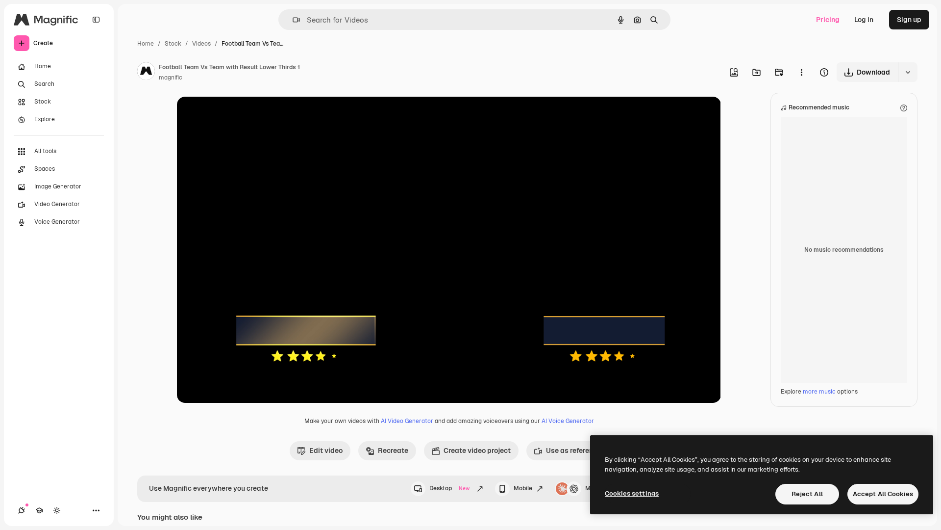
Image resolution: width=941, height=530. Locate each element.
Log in (863, 19)
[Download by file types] (907, 72)
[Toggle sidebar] (96, 19)
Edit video (326, 450)
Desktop (449, 488)
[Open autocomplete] (292, 20)
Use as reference (573, 450)
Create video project (477, 450)
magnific (170, 77)
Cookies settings (632, 493)
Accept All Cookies (883, 494)
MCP (592, 488)
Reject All (807, 494)
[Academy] (39, 510)
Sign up (909, 19)
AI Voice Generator (568, 421)
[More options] (801, 72)
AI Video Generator (407, 421)
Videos (201, 44)
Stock (173, 44)
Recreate (393, 450)
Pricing (828, 19)
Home (145, 44)
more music (819, 392)
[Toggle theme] (57, 510)
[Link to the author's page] (146, 72)
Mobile (523, 488)
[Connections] (21, 510)
